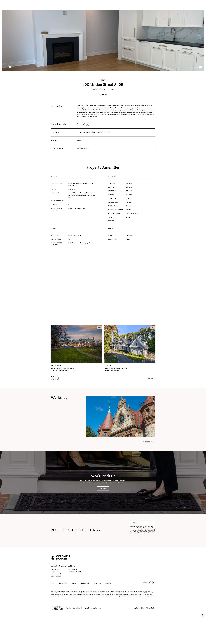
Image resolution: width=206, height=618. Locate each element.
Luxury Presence (96, 608)
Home (52, 583)
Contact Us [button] (103, 488)
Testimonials (97, 583)
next (12, 67)
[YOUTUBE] (153, 582)
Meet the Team (63, 583)
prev (8, 67)
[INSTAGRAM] (145, 582)
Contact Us (108, 583)
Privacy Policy (151, 532)
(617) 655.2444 (55, 572)
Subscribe (142, 538)
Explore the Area (149, 442)
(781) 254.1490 (55, 569)
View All (150, 378)
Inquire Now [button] (103, 95)
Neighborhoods (85, 583)
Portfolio (74, 583)
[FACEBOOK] (149, 582)
